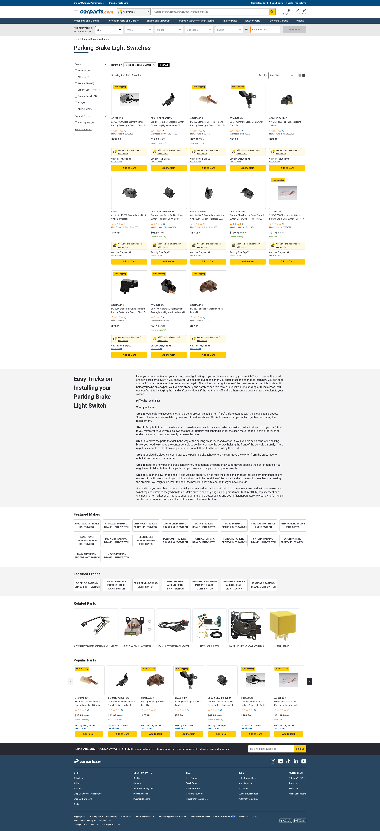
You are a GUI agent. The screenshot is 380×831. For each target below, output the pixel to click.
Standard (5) (84, 70)
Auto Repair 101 (246, 783)
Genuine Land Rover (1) (89, 90)
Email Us (293, 783)
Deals (76, 804)
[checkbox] (76, 70)
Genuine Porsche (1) (87, 96)
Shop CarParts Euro (83, 799)
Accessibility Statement (200, 816)
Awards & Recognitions (144, 788)
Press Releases (140, 794)
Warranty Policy (96, 816)
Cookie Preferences (221, 816)
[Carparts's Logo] (97, 11)
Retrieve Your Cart (194, 794)
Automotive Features (248, 799)
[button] (140, 64)
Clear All (163, 65)
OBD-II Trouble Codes (248, 794)
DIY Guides (243, 788)
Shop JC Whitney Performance (88, 794)
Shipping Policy (80, 816)
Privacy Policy (126, 816)
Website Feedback (297, 794)
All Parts (77, 783)
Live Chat (293, 788)
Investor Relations (141, 799)
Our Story (137, 778)
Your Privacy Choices (248, 816)
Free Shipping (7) (86, 122)
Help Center (191, 778)
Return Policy (111, 816)
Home (76, 39)
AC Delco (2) (83, 77)
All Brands (78, 788)
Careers (137, 783)
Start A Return (193, 788)
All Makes (78, 778)
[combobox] (109, 29)
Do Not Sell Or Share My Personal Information (92, 821)
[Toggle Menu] (76, 12)
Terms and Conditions (145, 816)
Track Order (191, 783)
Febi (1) (81, 102)
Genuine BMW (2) (86, 83)
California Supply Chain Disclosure (172, 816)
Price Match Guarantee (197, 799)
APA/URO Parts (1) (87, 109)
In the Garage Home (248, 778)
